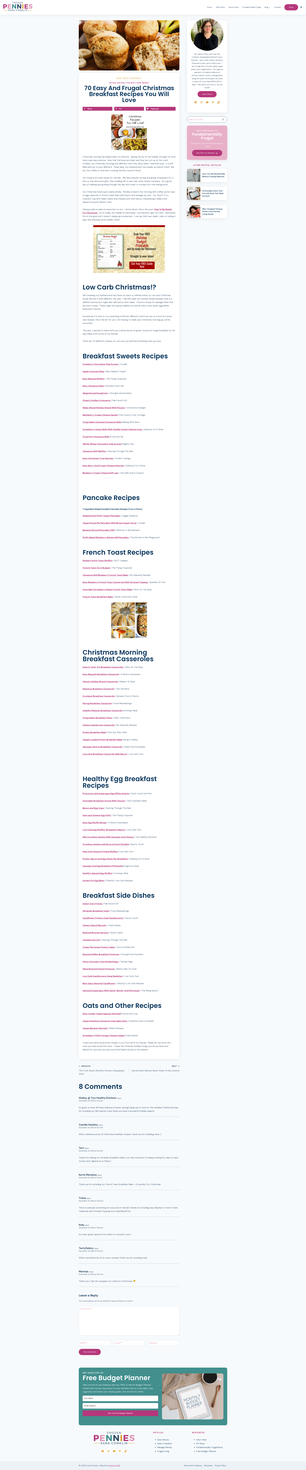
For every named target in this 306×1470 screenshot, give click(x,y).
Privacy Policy (220, 1465)
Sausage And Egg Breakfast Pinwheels (103, 866)
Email (118, 1343)
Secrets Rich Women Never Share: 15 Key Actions (155, 1068)
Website (153, 1343)
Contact (277, 7)
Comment (86, 1309)
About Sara (234, 7)
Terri (81, 1148)
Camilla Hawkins (88, 1124)
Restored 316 (114, 1465)
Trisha (82, 1198)
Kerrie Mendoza (88, 1174)
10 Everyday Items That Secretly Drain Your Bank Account (213, 193)
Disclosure (208, 1465)
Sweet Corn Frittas (92, 903)
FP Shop (200, 1443)
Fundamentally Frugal (251, 7)
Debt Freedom (164, 1443)
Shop (291, 7)
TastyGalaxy (86, 1248)
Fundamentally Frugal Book (209, 1447)
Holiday (131, 83)
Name (83, 1343)
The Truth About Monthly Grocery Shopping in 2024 (102, 1070)
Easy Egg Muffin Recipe (95, 822)
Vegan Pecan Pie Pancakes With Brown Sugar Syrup (109, 523)
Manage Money (164, 1447)
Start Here (220, 7)
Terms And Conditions (193, 1465)
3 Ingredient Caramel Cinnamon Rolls (102, 422)
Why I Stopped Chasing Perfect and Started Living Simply (212, 211)
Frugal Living (163, 1451)
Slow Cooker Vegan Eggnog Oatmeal (102, 1013)
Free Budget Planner (206, 1451)
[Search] (223, 119)
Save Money (143, 83)
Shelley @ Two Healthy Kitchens (97, 1097)
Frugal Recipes (117, 83)
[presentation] (193, 175)
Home (209, 7)
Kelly (81, 1224)
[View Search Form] (301, 7)
